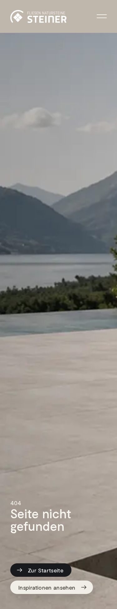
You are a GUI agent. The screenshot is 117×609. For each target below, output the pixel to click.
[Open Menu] (102, 17)
